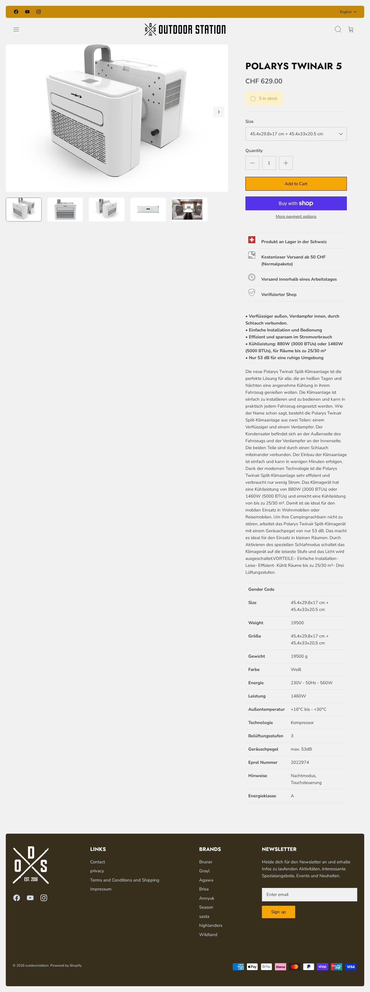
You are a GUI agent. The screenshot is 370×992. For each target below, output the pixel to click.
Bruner (205, 862)
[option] (117, 118)
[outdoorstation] (185, 29)
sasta (204, 916)
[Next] (246, 11)
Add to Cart (296, 184)
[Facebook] (16, 11)
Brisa (204, 889)
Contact (97, 862)
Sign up (278, 912)
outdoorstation (37, 965)
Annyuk (206, 898)
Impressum (101, 889)
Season (206, 907)
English (346, 12)
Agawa (206, 880)
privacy (97, 871)
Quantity (254, 150)
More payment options (296, 216)
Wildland (208, 934)
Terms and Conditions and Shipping (124, 880)
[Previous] (123, 11)
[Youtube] (27, 11)
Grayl (204, 871)
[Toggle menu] (19, 29)
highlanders (210, 925)
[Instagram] (38, 11)
